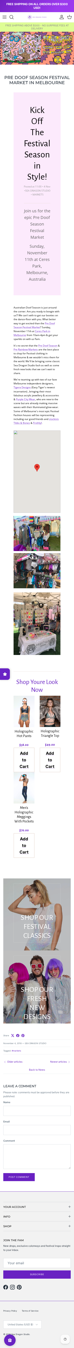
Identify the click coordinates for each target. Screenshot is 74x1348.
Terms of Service (30, 1311)
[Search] (13, 17)
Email (6, 1121)
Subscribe (37, 1274)
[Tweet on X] (12, 1035)
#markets (16, 1050)
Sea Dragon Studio (20, 1334)
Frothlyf (37, 423)
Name (6, 1102)
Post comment (19, 1177)
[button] (37, 467)
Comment (9, 1140)
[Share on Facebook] (17, 1035)
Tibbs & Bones (22, 423)
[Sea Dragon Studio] (37, 17)
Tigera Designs (22, 387)
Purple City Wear (25, 399)
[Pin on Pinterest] (22, 1035)
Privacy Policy (10, 1311)
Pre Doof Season (47, 345)
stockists (54, 419)
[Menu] (4, 17)
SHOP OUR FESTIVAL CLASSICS (37, 926)
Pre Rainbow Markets (26, 349)
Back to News (37, 1069)
